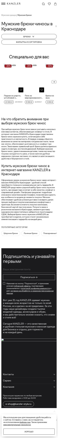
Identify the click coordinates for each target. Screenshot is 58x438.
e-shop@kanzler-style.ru (18, 404)
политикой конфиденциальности (35, 288)
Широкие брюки (11, 233)
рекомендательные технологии (17, 425)
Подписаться (29, 277)
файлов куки (25, 422)
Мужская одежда (8, 15)
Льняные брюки (30, 233)
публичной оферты (22, 286)
